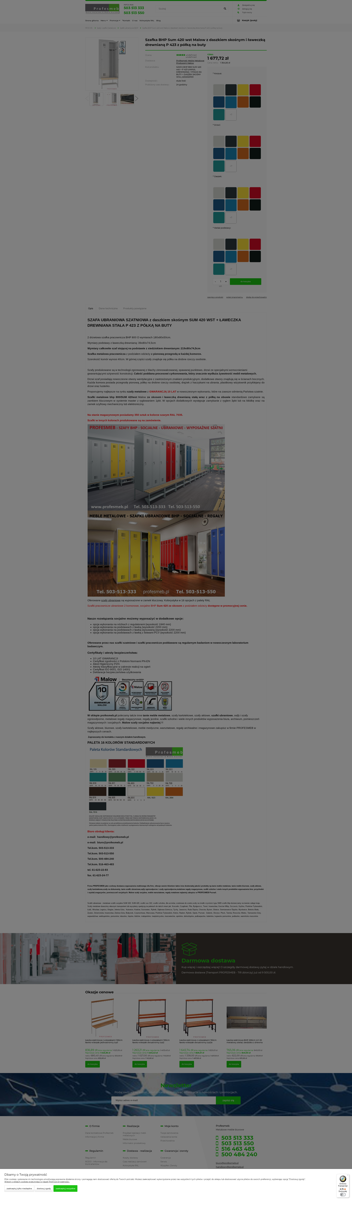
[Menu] (347, 1175)
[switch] (343, 1194)
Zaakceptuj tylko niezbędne (19, 1188)
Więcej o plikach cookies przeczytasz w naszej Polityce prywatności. (37, 1182)
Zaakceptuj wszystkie (65, 1188)
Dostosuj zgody (44, 1188)
